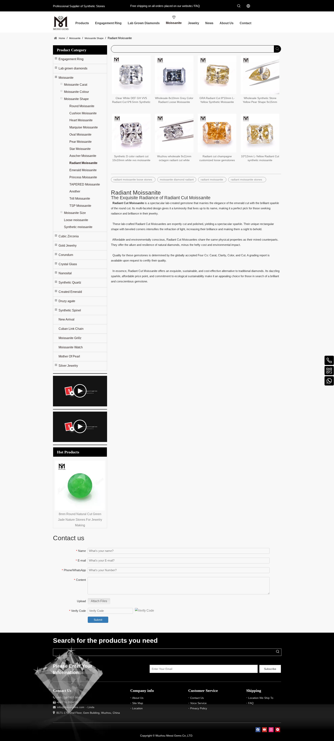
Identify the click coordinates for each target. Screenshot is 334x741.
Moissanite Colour (76, 91)
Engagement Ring (71, 59)
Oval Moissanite (80, 134)
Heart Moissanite (81, 120)
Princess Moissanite (83, 177)
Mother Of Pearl (69, 356)
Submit (98, 619)
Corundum (66, 254)
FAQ (197, 6)
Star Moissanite (80, 148)
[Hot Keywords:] (238, 6)
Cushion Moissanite (83, 113)
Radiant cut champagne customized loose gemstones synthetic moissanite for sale (217, 158)
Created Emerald (70, 291)
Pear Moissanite (80, 141)
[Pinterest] (277, 729)
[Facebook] (258, 729)
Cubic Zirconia (69, 236)
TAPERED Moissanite (84, 184)
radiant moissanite (212, 179)
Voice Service (198, 703)
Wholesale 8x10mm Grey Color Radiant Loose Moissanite (174, 100)
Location (137, 708)
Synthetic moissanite (78, 227)
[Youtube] (264, 729)
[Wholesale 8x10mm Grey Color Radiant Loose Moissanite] (174, 74)
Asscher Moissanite (82, 155)
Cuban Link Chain (71, 328)
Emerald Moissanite (83, 170)
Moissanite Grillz (70, 338)
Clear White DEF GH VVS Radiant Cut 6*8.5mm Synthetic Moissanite (131, 100)
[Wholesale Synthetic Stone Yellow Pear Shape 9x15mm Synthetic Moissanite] (260, 74)
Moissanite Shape (76, 99)
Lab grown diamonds (73, 68)
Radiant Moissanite (83, 163)
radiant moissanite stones (247, 179)
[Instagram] (271, 729)
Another (74, 191)
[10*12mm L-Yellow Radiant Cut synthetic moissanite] (260, 132)
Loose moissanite (76, 220)
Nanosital (65, 273)
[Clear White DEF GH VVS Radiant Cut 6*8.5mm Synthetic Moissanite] (131, 74)
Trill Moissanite (79, 198)
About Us (137, 697)
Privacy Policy (198, 708)
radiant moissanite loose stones (133, 179)
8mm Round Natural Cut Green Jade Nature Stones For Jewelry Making (60, 519)
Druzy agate (67, 301)
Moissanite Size (75, 213)
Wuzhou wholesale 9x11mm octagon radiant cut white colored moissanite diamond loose (174, 158)
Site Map (137, 703)
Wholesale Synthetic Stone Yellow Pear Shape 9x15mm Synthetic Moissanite (260, 100)
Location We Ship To (260, 697)
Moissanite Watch (71, 347)
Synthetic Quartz (70, 282)
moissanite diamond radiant (177, 179)
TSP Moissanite (80, 205)
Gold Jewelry (68, 245)
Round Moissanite (81, 106)
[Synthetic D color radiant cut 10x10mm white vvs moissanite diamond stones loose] (131, 132)
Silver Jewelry (68, 365)
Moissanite (66, 77)
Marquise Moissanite (83, 127)
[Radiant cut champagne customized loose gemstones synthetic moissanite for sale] (217, 132)
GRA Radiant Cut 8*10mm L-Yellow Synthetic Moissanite (217, 100)
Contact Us (197, 697)
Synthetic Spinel (70, 310)
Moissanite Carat (75, 84)
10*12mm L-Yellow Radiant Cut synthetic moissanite (260, 158)
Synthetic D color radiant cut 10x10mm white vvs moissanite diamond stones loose (131, 158)
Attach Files (99, 601)
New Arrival (66, 319)
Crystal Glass (68, 264)
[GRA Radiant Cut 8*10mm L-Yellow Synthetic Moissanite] (217, 74)
